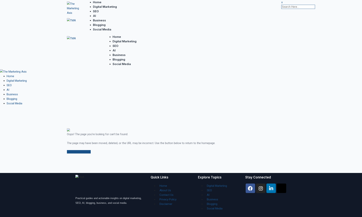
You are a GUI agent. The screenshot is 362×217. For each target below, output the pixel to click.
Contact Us (166, 195)
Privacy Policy (168, 199)
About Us (165, 190)
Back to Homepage (79, 151)
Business (99, 20)
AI (94, 16)
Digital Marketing (105, 7)
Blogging (99, 25)
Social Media (102, 29)
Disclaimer (166, 204)
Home (97, 2)
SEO (96, 11)
